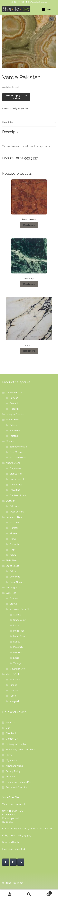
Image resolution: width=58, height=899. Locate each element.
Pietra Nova (16, 582)
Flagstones (15, 468)
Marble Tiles (16, 484)
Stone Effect (12, 566)
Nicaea (13, 533)
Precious (17, 652)
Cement (14, 403)
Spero (16, 658)
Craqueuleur (19, 620)
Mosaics (10, 441)
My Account (9, 894)
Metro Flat (18, 630)
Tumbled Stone (18, 495)
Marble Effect (13, 419)
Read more (29, 225)
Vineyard (14, 701)
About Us (11, 722)
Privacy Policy (13, 771)
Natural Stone (13, 463)
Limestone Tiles (18, 479)
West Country (17, 511)
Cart (8, 728)
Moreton (14, 528)
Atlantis (17, 614)
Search (29, 894)
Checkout (11, 733)
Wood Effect (12, 674)
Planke (13, 695)
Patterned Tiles (14, 517)
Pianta (13, 538)
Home (9, 755)
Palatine (14, 436)
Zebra (13, 555)
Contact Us (12, 738)
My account (12, 760)
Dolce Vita (15, 576)
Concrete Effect (14, 392)
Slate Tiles (11, 560)
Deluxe (13, 425)
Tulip (12, 549)
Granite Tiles (16, 473)
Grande (13, 685)
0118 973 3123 (19, 2)
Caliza (13, 571)
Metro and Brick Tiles (20, 609)
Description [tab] (8, 122)
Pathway (14, 506)
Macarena (15, 430)
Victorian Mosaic (18, 457)
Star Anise (15, 544)
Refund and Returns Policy (20, 782)
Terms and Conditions (17, 787)
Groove (13, 603)
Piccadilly (18, 647)
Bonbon (14, 598)
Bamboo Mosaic (18, 446)
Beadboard (15, 679)
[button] (51, 19)
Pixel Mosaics (17, 452)
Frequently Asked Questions (20, 749)
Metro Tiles (19, 636)
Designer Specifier (20, 108)
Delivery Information (16, 744)
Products (10, 776)
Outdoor (10, 501)
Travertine (15, 490)
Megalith (14, 409)
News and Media (14, 766)
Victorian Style (17, 668)
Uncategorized (13, 587)
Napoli (16, 641)
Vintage (17, 663)
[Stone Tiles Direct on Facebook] (5, 862)
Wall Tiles (11, 593)
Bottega (14, 398)
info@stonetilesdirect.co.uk (37, 2)
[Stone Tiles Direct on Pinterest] (13, 862)
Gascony (14, 522)
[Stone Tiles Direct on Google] (20, 862)
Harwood (14, 690)
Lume (16, 625)
